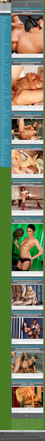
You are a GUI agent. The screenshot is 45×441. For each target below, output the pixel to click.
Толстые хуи (3, 152)
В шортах (3, 54)
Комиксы (3, 82)
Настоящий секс (4, 115)
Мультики (3, 105)
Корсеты (2, 85)
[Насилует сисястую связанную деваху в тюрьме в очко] (27, 34)
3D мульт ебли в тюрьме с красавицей (27, 148)
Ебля (2, 75)
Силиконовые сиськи (5, 143)
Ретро (2, 130)
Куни (2, 93)
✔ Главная (5, 14)
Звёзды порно (4, 78)
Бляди (2, 23)
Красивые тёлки (4, 88)
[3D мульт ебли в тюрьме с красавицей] (27, 162)
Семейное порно (4, 140)
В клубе (2, 33)
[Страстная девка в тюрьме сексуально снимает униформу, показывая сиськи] (27, 247)
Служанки (3, 145)
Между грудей (4, 102)
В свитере (3, 47)
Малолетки (3, 99)
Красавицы (3, 87)
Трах (2, 155)
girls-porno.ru (30, 435)
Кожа (2, 81)
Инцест (2, 79)
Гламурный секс (4, 57)
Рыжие (2, 133)
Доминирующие (4, 72)
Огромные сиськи (5, 118)
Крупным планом (4, 91)
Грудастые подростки (3, 63)
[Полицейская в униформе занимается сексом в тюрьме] (27, 129)
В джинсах (3, 32)
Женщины (3, 76)
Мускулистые (4, 106)
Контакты (21, 431)
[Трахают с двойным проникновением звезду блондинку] (27, 85)
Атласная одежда (5, 17)
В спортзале (3, 50)
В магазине (3, 36)
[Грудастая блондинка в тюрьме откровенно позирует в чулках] (27, 397)
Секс (2, 137)
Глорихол (3, 59)
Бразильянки (3, 26)
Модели (2, 103)
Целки (2, 161)
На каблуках (3, 109)
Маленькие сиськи (5, 97)
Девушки (3, 66)
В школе (2, 53)
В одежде (3, 39)
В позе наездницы (5, 44)
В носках (3, 38)
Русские (2, 131)
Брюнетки (3, 29)
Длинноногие (4, 69)
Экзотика (3, 164)
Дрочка (2, 73)
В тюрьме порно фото (17, 8)
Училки (2, 158)
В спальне (3, 48)
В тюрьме (3, 51)
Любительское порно (5, 96)
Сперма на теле (4, 148)
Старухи (2, 149)
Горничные (3, 60)
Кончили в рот (4, 84)
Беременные (3, 20)
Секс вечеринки (4, 139)
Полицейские (4, 124)
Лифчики (3, 94)
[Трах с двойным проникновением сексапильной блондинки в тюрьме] (27, 362)
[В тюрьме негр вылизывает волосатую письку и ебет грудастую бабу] (27, 328)
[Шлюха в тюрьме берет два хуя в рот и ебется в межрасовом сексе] (27, 295)
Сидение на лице (4, 142)
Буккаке (2, 30)
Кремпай (3, 90)
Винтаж (2, 56)
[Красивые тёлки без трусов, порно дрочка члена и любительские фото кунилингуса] (5, 2)
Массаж (2, 100)
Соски (2, 146)
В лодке (2, 35)
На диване (3, 108)
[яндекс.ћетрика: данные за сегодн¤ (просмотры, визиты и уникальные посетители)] (6, 439)
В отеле (2, 41)
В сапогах (3, 45)
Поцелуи (2, 127)
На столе (3, 112)
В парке (2, 42)
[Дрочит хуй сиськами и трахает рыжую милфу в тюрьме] (27, 198)
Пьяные (2, 128)
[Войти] (5, 6)
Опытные (3, 121)
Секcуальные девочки (4, 135)
